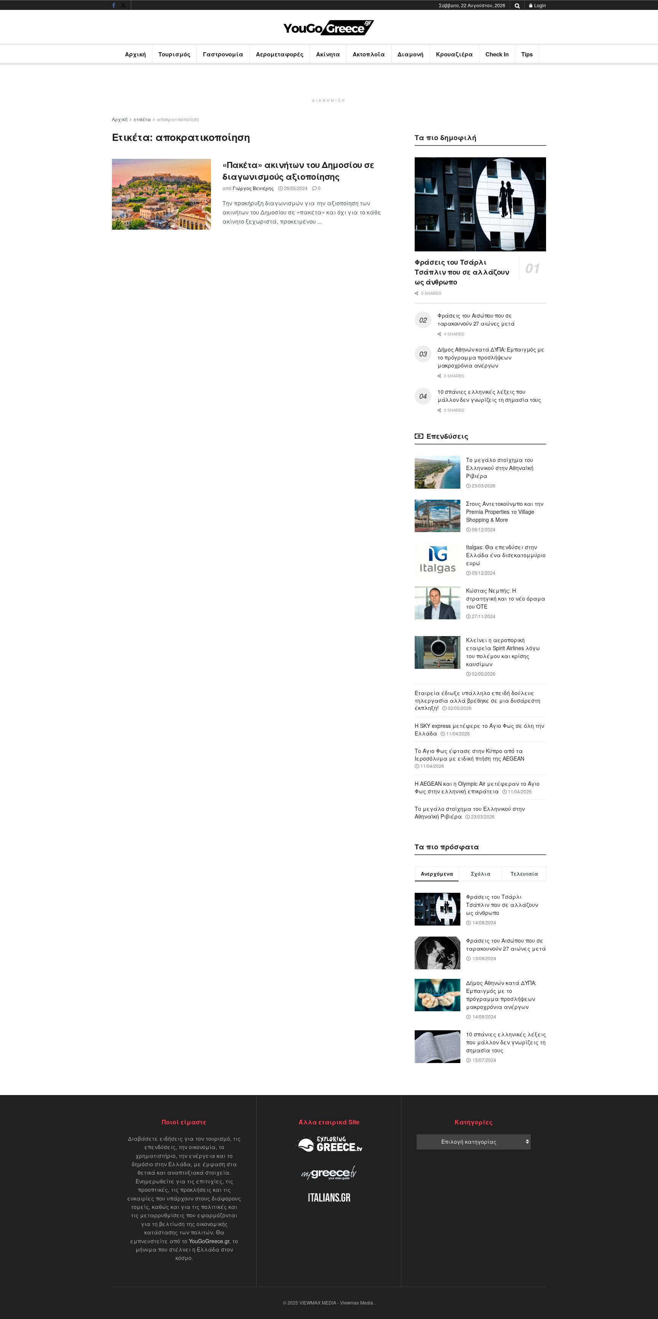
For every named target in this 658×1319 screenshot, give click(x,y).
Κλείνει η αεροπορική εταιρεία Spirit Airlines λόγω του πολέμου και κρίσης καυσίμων (503, 652)
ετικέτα (142, 119)
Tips (527, 54)
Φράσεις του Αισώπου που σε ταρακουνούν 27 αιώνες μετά (476, 319)
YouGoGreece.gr (209, 1241)
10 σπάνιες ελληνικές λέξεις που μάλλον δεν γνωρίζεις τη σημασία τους (489, 395)
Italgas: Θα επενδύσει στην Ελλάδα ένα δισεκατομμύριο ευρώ (506, 555)
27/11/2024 (483, 616)
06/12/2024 (483, 529)
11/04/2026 (457, 733)
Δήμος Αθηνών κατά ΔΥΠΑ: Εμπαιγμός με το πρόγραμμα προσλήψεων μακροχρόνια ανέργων (491, 357)
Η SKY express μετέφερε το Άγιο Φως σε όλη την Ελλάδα (479, 729)
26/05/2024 (295, 188)
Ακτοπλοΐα (369, 54)
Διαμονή (410, 54)
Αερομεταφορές (279, 54)
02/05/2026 (483, 673)
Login (539, 5)
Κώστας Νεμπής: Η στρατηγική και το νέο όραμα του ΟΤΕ (505, 598)
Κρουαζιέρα (454, 54)
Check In (497, 54)
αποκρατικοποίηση (178, 119)
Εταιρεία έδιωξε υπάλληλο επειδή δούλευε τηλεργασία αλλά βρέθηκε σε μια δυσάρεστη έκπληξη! (477, 700)
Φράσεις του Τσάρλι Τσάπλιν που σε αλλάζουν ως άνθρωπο (462, 272)
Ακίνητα (328, 54)
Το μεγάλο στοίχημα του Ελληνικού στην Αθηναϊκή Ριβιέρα (499, 468)
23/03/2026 (483, 485)
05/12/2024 (483, 572)
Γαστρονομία (223, 54)
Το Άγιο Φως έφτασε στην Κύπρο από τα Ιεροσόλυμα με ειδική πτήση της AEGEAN (469, 754)
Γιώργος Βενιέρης (253, 188)
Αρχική (135, 54)
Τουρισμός (174, 54)
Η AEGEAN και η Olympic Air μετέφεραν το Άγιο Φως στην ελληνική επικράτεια (477, 787)
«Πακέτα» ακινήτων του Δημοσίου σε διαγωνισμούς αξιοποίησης (298, 170)
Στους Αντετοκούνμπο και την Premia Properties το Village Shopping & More (504, 511)
